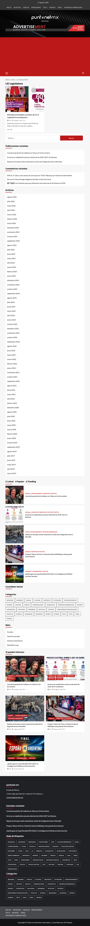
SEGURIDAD (28, 614)
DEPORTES (28, 571)
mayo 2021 (11, 394)
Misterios (25, 855)
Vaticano (69, 864)
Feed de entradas (13, 636)
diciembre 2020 (13, 408)
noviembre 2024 (13, 285)
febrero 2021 (12, 403)
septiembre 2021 (13, 381)
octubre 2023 (12, 324)
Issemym (39, 851)
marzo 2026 (11, 215)
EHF (10, 121)
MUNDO (52, 7)
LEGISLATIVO (35, 512)
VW (77, 864)
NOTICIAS (17, 7)
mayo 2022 (11, 355)
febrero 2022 (12, 364)
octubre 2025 (12, 236)
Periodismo (25, 860)
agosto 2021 (12, 386)
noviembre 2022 (13, 333)
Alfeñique (21, 842)
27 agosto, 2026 (18, 690)
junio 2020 (11, 421)
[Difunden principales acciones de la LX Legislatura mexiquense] (24, 99)
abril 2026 (11, 210)
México (53, 855)
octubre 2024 (12, 289)
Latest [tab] (10, 481)
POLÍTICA (56, 512)
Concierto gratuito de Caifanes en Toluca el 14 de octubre (28, 153)
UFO (43, 864)
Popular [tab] (20, 481)
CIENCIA (26, 7)
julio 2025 (11, 250)
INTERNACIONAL (37, 571)
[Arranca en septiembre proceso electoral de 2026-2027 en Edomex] (14, 514)
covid (24, 846)
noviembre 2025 (13, 232)
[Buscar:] (33, 138)
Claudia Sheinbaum (64, 842)
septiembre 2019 (13, 447)
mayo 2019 (11, 465)
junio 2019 (11, 460)
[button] (7, 73)
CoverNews (56, 922)
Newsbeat (31, 609)
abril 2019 (11, 469)
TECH (45, 7)
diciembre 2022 (13, 329)
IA (32, 851)
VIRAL (60, 7)
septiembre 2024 (13, 293)
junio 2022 (11, 351)
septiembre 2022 (13, 342)
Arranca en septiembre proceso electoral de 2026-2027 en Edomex (32, 157)
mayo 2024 (11, 311)
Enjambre (11, 851)
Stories (56, 614)
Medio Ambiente (13, 855)
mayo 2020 (11, 425)
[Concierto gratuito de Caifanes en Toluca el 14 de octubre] (14, 495)
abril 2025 (11, 263)
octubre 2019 (12, 443)
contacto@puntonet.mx (14, 797)
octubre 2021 (12, 377)
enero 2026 (11, 223)
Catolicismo (43, 842)
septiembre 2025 (13, 241)
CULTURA (37, 600)
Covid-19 (32, 846)
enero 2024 (11, 320)
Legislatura (61, 851)
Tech (70, 614)
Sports (48, 614)
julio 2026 (11, 201)
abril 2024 (11, 315)
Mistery (35, 855)
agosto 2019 (12, 451)
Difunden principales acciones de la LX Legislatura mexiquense (23, 116)
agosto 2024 (12, 298)
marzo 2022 (11, 359)
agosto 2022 (12, 346)
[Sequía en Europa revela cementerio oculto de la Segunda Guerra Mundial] (14, 534)
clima (77, 842)
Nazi (68, 855)
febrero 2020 (12, 434)
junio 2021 (11, 390)
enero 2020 (11, 438)
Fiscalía (18, 605)
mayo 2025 (11, 258)
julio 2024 (11, 302)
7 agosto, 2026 (18, 729)
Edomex (55, 846)
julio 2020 (11, 416)
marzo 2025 (11, 267)
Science (19, 614)
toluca (22, 864)
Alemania (11, 842)
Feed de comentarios (15, 641)
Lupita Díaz (73, 851)
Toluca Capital (33, 864)
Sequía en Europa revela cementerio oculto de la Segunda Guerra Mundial (34, 162)
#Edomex (28, 494)
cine (52, 842)
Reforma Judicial (52, 860)
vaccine (51, 864)
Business (20, 600)
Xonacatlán (12, 869)
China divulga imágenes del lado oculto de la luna (32, 179)
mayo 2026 (11, 206)
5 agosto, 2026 (58, 729)
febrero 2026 (12, 219)
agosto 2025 (12, 245)
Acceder (10, 632)
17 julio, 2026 (17, 769)
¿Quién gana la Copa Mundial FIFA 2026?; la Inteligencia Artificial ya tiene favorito (22, 765)
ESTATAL (9, 605)
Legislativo (49, 851)
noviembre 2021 (13, 372)
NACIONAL (21, 609)
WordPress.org (12, 645)
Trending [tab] (31, 481)
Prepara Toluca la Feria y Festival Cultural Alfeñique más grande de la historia (63, 725)
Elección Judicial (67, 846)
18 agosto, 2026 (58, 690)
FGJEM (20, 851)
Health (26, 605)
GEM (26, 851)
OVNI (9, 860)
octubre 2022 (12, 337)
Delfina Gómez (44, 846)
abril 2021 (11, 399)
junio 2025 (11, 254)
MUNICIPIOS (46, 494)
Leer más (9, 129)
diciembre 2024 (13, 280)
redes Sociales (38, 860)
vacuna (60, 864)
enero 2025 (11, 276)
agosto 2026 (12, 197)
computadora (13, 846)
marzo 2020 (11, 429)
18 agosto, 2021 (18, 121)
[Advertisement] (45, 53)
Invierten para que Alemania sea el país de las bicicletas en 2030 (41, 183)
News (75, 855)
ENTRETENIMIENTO (37, 494)
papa (16, 860)
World (9, 618)
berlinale (32, 842)
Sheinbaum (66, 860)
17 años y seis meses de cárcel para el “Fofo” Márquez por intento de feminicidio (42, 175)
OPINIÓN (51, 609)
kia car (9, 179)
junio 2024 (11, 307)
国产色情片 (11, 183)
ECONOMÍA (57, 600)
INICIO (9, 7)
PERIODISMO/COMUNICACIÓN (67, 609)
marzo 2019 (11, 473)
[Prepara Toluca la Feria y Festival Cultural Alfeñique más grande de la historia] (14, 554)
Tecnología (12, 864)
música (61, 855)
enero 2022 (11, 368)
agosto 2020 (12, 412)
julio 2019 (11, 456)
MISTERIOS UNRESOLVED (73, 7)
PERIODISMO (36, 7)
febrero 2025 (12, 272)
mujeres (44, 855)
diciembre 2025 (13, 228)
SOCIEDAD (39, 614)
